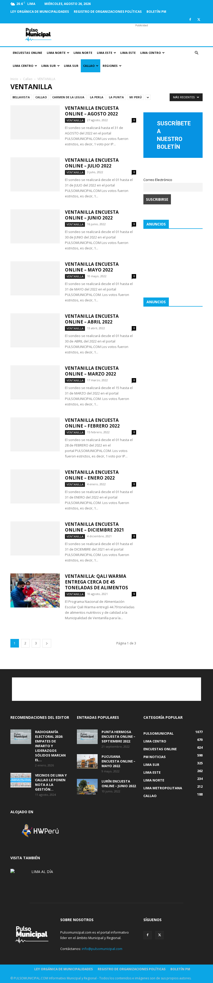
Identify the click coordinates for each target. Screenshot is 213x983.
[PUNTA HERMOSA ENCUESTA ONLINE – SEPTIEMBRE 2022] (87, 736)
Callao (89, 66)
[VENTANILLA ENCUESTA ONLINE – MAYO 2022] (35, 278)
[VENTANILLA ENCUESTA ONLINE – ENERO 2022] (35, 486)
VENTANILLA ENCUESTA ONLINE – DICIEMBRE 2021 (94, 527)
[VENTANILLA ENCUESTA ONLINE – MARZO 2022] (35, 382)
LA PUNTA (116, 97)
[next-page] (46, 643)
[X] (199, 19)
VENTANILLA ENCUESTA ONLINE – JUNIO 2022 (92, 215)
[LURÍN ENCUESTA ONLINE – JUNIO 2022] (87, 786)
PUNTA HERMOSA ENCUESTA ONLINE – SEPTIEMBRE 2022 (118, 736)
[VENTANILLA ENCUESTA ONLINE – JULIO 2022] (35, 174)
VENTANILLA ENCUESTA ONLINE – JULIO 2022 (92, 163)
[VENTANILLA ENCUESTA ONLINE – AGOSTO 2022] (35, 122)
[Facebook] (190, 19)
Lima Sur (48, 66)
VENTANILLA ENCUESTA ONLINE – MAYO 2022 (92, 267)
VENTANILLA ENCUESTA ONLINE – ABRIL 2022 (92, 319)
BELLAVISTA (21, 97)
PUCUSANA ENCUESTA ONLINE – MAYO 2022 (118, 761)
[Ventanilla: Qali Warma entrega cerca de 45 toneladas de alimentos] (35, 590)
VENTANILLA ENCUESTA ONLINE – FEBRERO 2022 (92, 423)
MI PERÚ (135, 97)
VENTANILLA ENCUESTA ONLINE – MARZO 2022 (92, 371)
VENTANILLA (74, 120)
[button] (196, 52)
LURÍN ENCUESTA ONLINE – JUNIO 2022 (119, 783)
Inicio (14, 79)
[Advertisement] (141, 35)
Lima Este (104, 53)
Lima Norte (56, 53)
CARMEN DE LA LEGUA (68, 97)
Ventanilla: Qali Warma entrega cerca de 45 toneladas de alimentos (96, 582)
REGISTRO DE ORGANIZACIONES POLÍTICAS (108, 11)
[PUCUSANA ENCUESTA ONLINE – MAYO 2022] (87, 761)
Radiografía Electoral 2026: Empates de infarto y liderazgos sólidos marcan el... (50, 745)
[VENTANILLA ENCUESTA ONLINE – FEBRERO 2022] (35, 434)
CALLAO (41, 97)
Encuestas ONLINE (27, 53)
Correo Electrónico (157, 180)
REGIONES (110, 66)
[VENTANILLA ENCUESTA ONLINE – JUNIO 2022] (35, 226)
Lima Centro (150, 53)
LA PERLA (96, 97)
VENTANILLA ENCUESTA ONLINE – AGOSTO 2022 (92, 111)
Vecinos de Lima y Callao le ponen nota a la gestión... (51, 782)
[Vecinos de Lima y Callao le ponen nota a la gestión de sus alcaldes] (20, 780)
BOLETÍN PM (156, 11)
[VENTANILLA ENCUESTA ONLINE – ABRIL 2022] (35, 330)
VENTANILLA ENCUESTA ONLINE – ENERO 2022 (92, 475)
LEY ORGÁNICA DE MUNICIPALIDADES (39, 11)
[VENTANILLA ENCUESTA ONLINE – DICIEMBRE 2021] (35, 538)
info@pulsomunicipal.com (102, 948)
